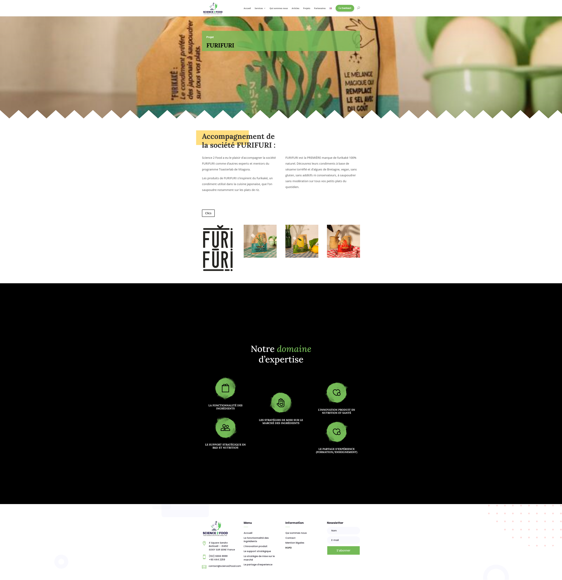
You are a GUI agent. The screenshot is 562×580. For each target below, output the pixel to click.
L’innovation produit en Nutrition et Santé (336, 411)
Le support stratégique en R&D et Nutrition (225, 446)
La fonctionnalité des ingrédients (225, 407)
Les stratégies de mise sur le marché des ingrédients (281, 421)
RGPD (288, 547)
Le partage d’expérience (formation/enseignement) (336, 450)
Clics (208, 213)
